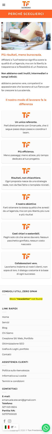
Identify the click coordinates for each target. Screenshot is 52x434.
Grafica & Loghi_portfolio (15, 349)
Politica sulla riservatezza (15, 370)
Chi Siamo (7, 333)
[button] (46, 428)
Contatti (6, 354)
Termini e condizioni (13, 381)
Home (5, 317)
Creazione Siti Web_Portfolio (17, 338)
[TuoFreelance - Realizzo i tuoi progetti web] (26, 5)
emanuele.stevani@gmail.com (19, 400)
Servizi (5, 322)
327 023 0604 (9, 407)
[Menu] (3, 4)
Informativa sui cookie (14, 376)
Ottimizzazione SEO (13, 343)
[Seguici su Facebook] (4, 421)
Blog (4, 327)
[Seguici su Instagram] (9, 421)
